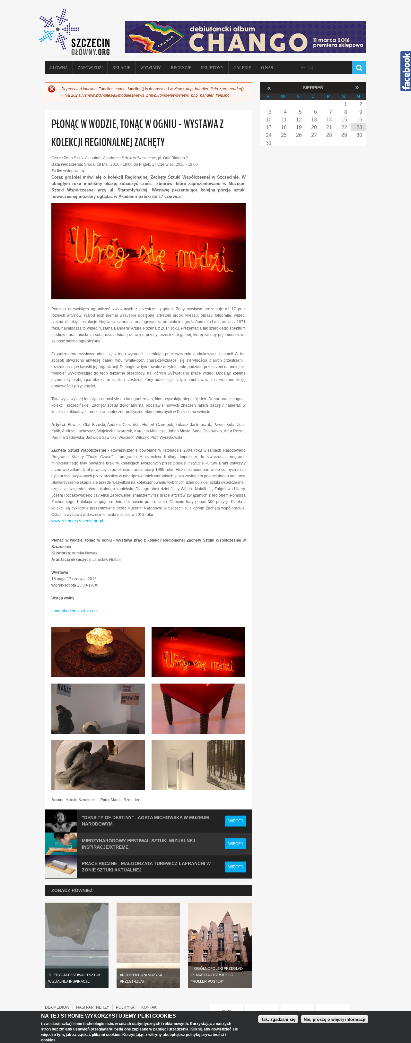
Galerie (242, 67)
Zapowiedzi (90, 67)
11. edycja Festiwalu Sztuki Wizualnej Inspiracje (74, 978)
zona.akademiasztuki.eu (74, 610)
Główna (59, 67)
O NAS (267, 67)
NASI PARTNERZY (92, 1007)
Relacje (121, 67)
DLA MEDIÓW (57, 1007)
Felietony (212, 67)
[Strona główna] (77, 32)
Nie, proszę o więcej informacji (334, 1019)
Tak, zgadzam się (278, 1019)
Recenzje (181, 67)
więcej (235, 821)
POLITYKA (125, 1007)
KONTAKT (150, 1007)
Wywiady (150, 67)
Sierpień (313, 87)
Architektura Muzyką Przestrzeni (141, 978)
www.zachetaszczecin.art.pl (77, 520)
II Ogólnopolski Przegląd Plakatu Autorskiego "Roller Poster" (217, 975)
